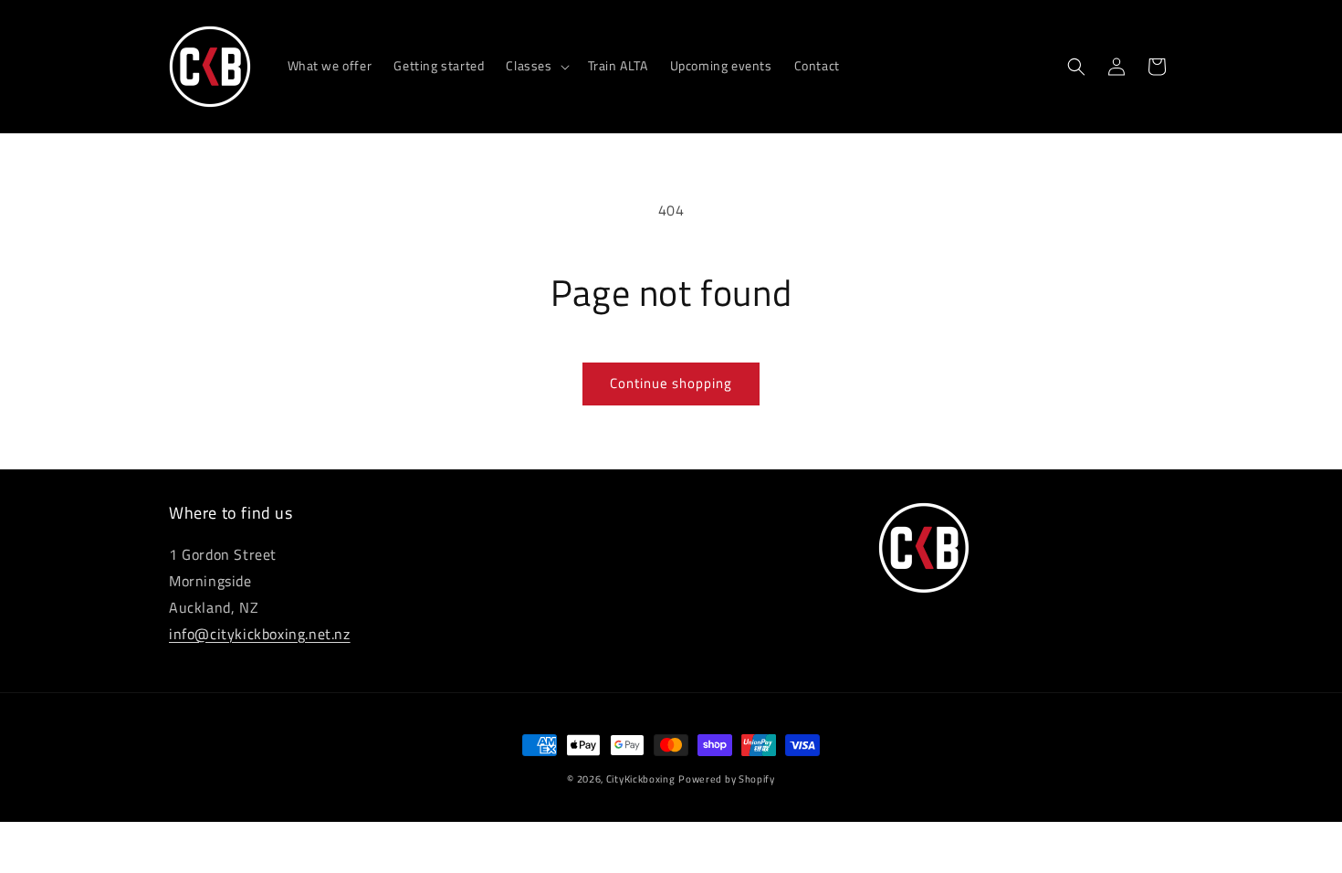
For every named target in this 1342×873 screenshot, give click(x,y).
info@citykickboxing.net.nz (260, 634)
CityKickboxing (641, 779)
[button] (535, 66)
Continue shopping (671, 383)
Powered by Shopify (726, 779)
